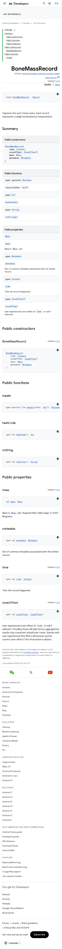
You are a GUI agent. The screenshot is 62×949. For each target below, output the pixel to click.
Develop (26, 23)
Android (6, 687)
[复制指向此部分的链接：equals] (14, 396)
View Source (51, 77)
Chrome (6, 899)
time (7, 286)
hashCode (10, 202)
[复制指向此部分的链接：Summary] (21, 129)
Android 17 (7, 792)
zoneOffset (11, 306)
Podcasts (6, 715)
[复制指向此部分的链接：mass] (12, 490)
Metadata (26, 158)
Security (6, 696)
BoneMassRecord (21, 97)
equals (9, 187)
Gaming (6, 727)
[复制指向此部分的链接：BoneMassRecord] (29, 341)
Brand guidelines (29, 923)
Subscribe (39, 934)
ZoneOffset (30, 152)
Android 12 (7, 815)
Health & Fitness (9, 736)
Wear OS (6, 766)
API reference (12, 14)
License (15, 923)
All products (8, 913)
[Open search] (44, 3)
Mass (18, 155)
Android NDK (8, 850)
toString (10, 217)
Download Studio (10, 845)
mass (7, 243)
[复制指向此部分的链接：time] (11, 567)
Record (36, 97)
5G (3, 750)
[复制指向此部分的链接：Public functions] (32, 383)
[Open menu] (4, 3)
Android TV (7, 780)
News (4, 706)
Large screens (8, 762)
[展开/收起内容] (14, 30)
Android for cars (9, 775)
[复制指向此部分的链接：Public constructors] (38, 329)
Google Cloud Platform (13, 908)
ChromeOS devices (11, 771)
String (15, 209)
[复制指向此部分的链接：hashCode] (18, 423)
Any (24, 187)
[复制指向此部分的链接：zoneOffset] (21, 603)
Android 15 (7, 801)
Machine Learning (10, 731)
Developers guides (10, 836)
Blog (4, 710)
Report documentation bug (14, 867)
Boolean (27, 180)
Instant (20, 149)
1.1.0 (58, 81)
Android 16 (7, 797)
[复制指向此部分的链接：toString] (16, 450)
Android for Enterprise (12, 692)
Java (57, 84)
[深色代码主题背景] (58, 94)
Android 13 (7, 810)
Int (13, 195)
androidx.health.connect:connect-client (41, 73)
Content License (31, 652)
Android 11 (7, 820)
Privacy (5, 745)
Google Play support (11, 871)
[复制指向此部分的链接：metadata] (18, 529)
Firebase (6, 903)
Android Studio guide (12, 832)
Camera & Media (10, 740)
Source (5, 701)
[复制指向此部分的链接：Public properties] (34, 477)
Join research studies (11, 876)
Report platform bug (11, 862)
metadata (10, 263)
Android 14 (7, 806)
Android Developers (10, 23)
